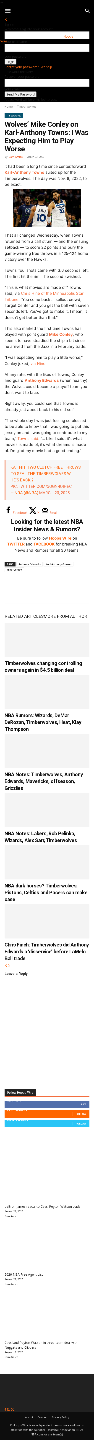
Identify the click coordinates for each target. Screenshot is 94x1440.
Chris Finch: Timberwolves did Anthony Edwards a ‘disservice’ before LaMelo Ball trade (47, 951)
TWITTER (16, 544)
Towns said (27, 438)
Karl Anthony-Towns (58, 564)
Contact (42, 1417)
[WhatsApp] (41, 591)
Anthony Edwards (42, 380)
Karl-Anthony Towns (24, 172)
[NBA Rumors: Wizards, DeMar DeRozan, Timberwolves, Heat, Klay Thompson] (47, 692)
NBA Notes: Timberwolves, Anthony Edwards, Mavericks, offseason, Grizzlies (44, 781)
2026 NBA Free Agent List (24, 1274)
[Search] (87, 11)
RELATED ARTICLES (24, 616)
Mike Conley (61, 334)
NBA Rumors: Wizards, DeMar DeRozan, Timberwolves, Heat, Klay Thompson (43, 722)
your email (12, 89)
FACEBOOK (44, 544)
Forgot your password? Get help (28, 67)
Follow (81, 1114)
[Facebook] (11, 591)
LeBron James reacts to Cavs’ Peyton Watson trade (43, 1206)
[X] (26, 591)
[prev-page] (6, 966)
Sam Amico (16, 156)
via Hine (38, 363)
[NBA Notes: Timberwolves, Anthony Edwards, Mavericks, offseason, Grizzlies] (47, 751)
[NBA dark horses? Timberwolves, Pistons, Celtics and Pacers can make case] (47, 862)
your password (15, 56)
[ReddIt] (56, 591)
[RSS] (8, 1410)
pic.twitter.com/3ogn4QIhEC (41, 486)
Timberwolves (27, 106)
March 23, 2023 (54, 492)
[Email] (71, 591)
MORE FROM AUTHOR (65, 616)
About (29, 1417)
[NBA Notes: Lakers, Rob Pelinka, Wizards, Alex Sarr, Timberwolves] (47, 810)
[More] (87, 591)
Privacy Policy (60, 1417)
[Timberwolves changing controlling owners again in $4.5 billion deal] (47, 640)
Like (83, 1104)
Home (9, 106)
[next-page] (9, 966)
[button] (7, 11)
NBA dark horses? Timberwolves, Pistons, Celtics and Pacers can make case (46, 892)
